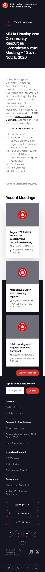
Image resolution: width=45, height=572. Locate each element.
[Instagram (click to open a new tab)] (35, 533)
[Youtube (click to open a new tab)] (22, 541)
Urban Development (16, 452)
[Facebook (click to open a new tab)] (10, 533)
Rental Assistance (14, 413)
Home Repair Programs (17, 443)
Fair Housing (11, 407)
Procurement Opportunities (19, 485)
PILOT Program (13, 458)
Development (12, 479)
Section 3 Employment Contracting (16, 493)
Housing (10, 401)
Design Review (13, 464)
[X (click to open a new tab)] (18, 533)
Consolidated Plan (15, 428)
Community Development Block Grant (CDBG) (21, 436)
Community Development (19, 422)
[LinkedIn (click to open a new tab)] (26, 533)
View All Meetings (23, 22)
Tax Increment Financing (17, 470)
